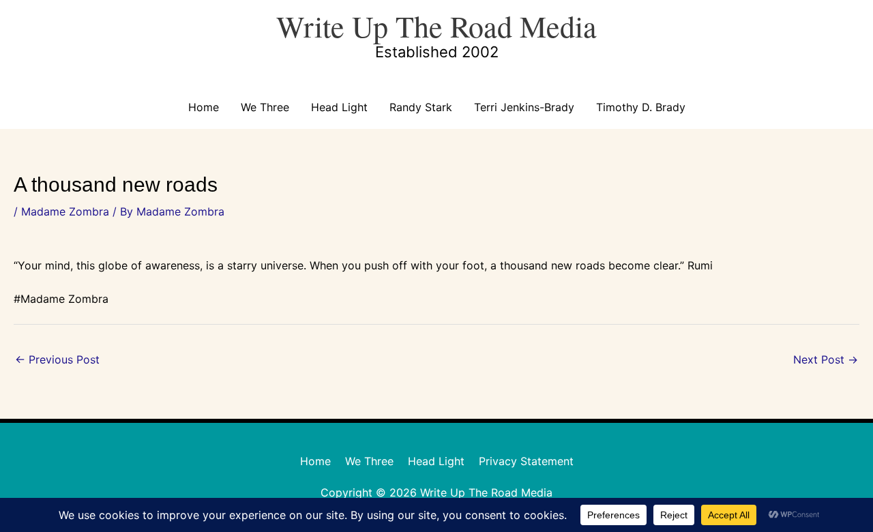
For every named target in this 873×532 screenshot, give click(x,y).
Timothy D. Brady (640, 107)
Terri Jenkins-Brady (524, 107)
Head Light (339, 107)
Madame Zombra (65, 211)
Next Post (825, 359)
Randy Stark (420, 107)
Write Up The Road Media (436, 26)
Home (203, 107)
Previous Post (57, 359)
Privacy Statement (526, 461)
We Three (265, 107)
